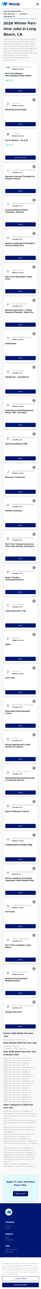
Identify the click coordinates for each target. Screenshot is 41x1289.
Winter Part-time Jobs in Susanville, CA (17, 1074)
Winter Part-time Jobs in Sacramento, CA (18, 1081)
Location (22, 14)
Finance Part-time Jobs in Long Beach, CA (18, 1150)
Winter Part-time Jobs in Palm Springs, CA (18, 1076)
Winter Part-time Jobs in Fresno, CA (16, 1079)
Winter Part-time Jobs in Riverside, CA (17, 1086)
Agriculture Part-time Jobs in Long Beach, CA (19, 1152)
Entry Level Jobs (11, 1249)
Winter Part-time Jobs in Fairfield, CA (16, 1072)
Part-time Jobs (9, 14)
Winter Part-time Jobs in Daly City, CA (17, 1058)
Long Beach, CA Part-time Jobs (14, 1049)
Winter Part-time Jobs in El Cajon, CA (16, 1063)
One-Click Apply (20, 157)
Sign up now (20, 1193)
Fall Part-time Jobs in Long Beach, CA (17, 1139)
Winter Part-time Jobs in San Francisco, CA (18, 1083)
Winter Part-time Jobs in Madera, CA (16, 1088)
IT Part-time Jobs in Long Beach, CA (16, 1136)
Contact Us (9, 1240)
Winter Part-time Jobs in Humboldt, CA (17, 1060)
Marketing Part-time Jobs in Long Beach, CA (19, 1157)
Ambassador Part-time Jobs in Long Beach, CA (20, 1141)
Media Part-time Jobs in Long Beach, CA (17, 1111)
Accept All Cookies (20, 1285)
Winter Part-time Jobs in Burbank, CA (17, 1090)
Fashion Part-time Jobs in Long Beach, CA (18, 1148)
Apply (20, 90)
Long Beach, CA (9, 16)
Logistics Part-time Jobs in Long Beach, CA (18, 1134)
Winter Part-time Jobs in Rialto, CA (16, 1065)
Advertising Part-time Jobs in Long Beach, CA (19, 1120)
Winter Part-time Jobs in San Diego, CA (17, 1097)
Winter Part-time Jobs (11, 1046)
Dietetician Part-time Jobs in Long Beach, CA (19, 1155)
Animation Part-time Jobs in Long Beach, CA (19, 1127)
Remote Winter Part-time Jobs (14, 1040)
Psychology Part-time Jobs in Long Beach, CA (20, 1113)
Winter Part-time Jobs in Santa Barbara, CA (19, 1067)
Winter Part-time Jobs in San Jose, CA (17, 1092)
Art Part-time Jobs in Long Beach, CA (16, 1164)
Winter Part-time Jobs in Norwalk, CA (16, 1069)
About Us (8, 1225)
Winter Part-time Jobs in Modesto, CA (17, 1099)
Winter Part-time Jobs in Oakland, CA (17, 1095)
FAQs (7, 1237)
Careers (8, 1228)
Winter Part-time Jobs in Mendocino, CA (17, 1102)
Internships (9, 1252)
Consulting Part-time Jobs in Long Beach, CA (19, 1166)
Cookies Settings (20, 1278)
